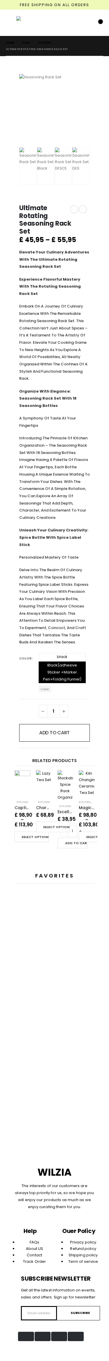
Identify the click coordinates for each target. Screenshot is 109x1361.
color (25, 658)
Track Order (34, 1261)
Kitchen (22, 802)
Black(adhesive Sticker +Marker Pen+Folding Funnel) (62, 672)
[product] (22, 779)
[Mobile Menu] (11, 23)
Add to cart (54, 732)
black (62, 656)
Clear (45, 689)
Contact (34, 1255)
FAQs (34, 1242)
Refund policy (83, 1248)
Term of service (83, 1261)
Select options (35, 837)
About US (34, 1248)
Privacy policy (83, 1242)
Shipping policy (83, 1255)
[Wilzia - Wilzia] (28, 23)
